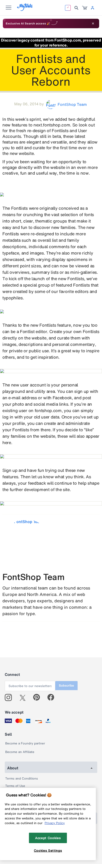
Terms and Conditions (21, 778)
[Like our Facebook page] (52, 697)
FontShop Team (33, 577)
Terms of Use (15, 786)
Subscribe (66, 685)
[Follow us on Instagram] (10, 697)
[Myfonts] (25, 9)
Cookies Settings (48, 850)
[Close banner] (93, 23)
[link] (84, 8)
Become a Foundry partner (25, 743)
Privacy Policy (55, 823)
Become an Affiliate (19, 752)
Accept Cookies (48, 838)
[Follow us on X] (24, 697)
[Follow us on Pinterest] (38, 697)
